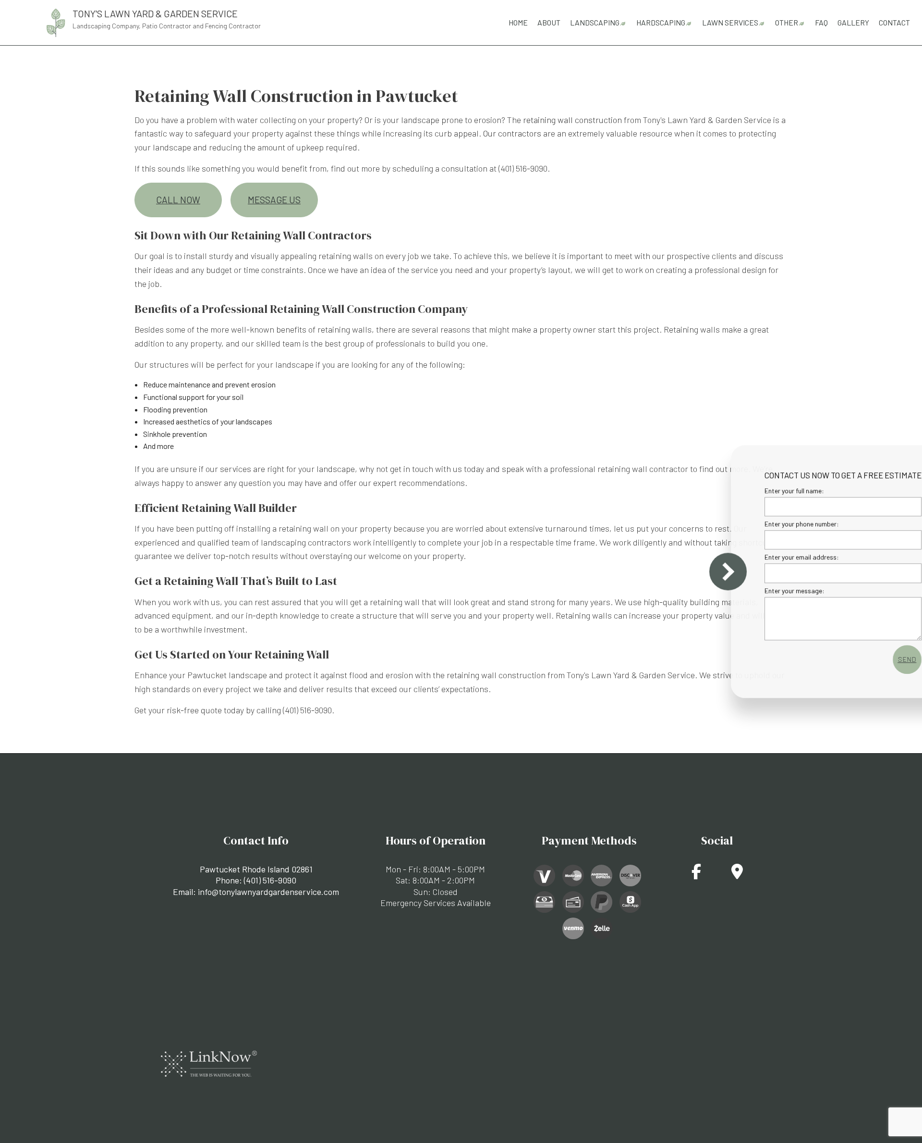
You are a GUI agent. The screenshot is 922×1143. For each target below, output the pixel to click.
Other (786, 22)
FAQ (821, 22)
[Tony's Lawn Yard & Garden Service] (56, 21)
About (548, 22)
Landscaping (594, 22)
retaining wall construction (572, 119)
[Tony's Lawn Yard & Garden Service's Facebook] (696, 874)
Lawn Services (730, 22)
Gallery (853, 22)
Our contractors (512, 133)
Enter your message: (743, 590)
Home (518, 22)
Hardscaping (660, 22)
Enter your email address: (750, 557)
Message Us (274, 199)
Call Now (178, 199)
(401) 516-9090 (270, 880)
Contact (894, 22)
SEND (855, 659)
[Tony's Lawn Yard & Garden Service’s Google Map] (737, 874)
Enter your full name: (743, 490)
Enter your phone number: (750, 524)
